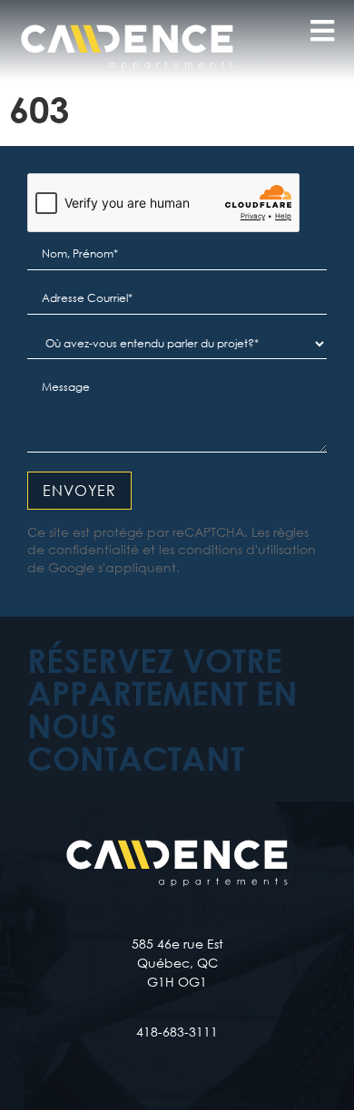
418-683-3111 (177, 1031)
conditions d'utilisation (247, 549)
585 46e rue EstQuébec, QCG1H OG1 (177, 962)
